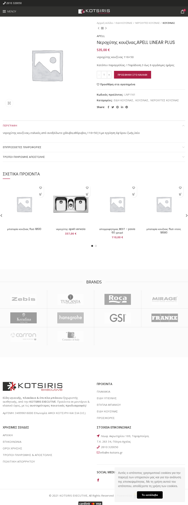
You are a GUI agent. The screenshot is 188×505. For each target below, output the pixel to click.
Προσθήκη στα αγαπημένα (117, 84)
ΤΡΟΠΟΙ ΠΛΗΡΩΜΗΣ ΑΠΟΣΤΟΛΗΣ (24, 157)
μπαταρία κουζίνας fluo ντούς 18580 (164, 231)
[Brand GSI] (117, 318)
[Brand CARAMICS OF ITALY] (70, 336)
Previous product (98, 28)
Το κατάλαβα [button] (150, 494)
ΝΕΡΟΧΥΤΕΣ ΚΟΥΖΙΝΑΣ (147, 23)
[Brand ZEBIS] (23, 299)
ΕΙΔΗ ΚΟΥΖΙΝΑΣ (124, 23)
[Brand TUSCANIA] (70, 299)
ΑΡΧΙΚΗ (8, 435)
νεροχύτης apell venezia (70, 229)
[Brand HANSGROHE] (70, 318)
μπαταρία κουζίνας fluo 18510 (24, 229)
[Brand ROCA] (117, 299)
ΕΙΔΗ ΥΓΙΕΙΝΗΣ (107, 398)
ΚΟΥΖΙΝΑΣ (169, 23)
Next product (106, 28)
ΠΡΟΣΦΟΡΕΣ (106, 418)
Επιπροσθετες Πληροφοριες (22, 147)
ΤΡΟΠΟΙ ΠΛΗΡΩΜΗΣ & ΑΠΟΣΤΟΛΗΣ (27, 455)
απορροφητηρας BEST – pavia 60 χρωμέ (117, 231)
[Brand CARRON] (23, 336)
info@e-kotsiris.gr (111, 452)
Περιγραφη (10, 125)
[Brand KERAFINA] (23, 318)
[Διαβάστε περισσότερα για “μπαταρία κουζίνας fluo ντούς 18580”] (180, 194)
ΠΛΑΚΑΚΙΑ (103, 391)
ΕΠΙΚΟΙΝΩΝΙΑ (12, 441)
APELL (101, 36)
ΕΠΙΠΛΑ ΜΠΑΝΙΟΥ (109, 404)
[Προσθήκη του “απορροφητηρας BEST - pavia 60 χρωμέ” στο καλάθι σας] (134, 194)
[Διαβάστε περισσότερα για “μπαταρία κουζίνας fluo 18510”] (40, 194)
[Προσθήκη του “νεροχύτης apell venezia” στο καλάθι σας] (87, 194)
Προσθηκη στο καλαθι (132, 74)
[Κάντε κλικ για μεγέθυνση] (9, 103)
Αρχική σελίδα (105, 23)
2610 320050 (14, 3)
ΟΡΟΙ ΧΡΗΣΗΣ (12, 448)
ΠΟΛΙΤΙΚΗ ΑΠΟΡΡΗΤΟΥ (19, 461)
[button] (179, 486)
